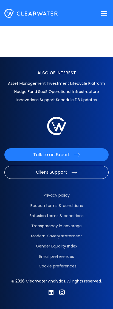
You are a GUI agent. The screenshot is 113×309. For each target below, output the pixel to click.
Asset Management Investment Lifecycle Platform (56, 83)
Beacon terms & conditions (56, 205)
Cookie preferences (58, 266)
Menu (104, 13)
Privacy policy (57, 195)
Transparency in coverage (56, 226)
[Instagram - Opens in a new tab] (62, 292)
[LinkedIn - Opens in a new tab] (51, 292)
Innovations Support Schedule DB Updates (56, 100)
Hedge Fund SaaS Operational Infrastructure (56, 91)
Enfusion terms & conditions (57, 215)
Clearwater (31, 13)
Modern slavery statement (56, 236)
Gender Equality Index (56, 246)
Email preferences (56, 256)
